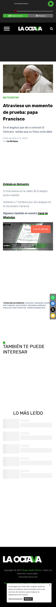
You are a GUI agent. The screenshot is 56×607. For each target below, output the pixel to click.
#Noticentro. (19, 308)
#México (41, 305)
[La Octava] (30, 29)
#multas (7, 308)
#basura (39, 303)
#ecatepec (21, 305)
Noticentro (11, 97)
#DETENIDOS (9, 305)
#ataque (29, 303)
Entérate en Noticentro (16, 184)
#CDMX (47, 303)
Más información (16, 599)
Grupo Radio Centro (31, 570)
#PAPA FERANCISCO (36, 308)
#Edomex (32, 305)
